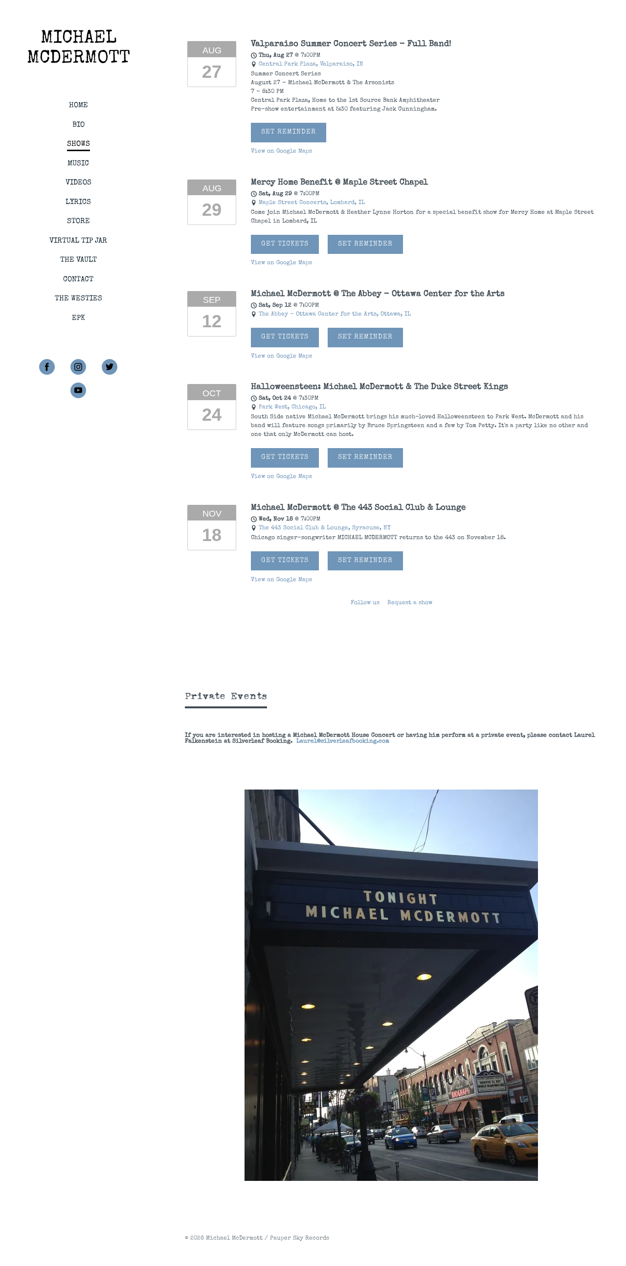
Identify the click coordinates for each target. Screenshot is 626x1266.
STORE (78, 221)
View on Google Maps (281, 152)
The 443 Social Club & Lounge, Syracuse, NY (325, 528)
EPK (78, 318)
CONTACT (78, 279)
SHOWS (78, 144)
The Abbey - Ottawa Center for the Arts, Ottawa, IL (335, 314)
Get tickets (285, 244)
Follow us (365, 603)
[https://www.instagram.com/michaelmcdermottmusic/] (78, 367)
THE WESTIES (78, 298)
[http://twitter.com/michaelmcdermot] (109, 367)
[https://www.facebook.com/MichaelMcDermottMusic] (47, 367)
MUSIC (78, 163)
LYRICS (78, 202)
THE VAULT (78, 260)
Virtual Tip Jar (78, 241)
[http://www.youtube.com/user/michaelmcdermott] (78, 390)
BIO (78, 125)
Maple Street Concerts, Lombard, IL (312, 203)
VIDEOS (78, 182)
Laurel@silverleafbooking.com (342, 742)
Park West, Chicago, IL (292, 407)
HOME (78, 105)
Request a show (409, 603)
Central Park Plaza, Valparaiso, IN (311, 65)
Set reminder (288, 132)
